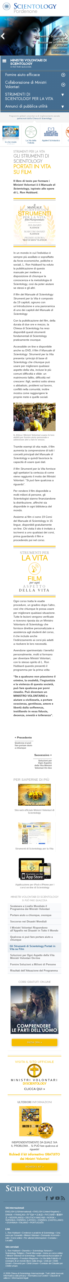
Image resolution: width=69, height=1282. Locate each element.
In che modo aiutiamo (10, 142)
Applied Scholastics (51, 140)
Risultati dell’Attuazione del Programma (34, 970)
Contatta (52, 1238)
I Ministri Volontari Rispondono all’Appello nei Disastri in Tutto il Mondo (34, 929)
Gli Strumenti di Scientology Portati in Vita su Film (32, 947)
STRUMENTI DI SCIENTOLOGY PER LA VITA (29, 97)
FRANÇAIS (19, 1215)
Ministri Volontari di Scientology (21, 1255)
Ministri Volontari (31, 1235)
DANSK (8, 1215)
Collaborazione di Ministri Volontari (26, 85)
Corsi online (16, 1238)
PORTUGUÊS (37, 1222)
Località (8, 1240)
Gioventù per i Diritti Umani (25, 1263)
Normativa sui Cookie (38, 1275)
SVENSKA (10, 1220)
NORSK (50, 1217)
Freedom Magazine (29, 1258)
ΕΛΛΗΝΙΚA (12, 1222)
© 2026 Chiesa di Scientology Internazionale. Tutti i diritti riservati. (33, 1273)
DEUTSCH (30, 1217)
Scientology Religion (14, 1253)
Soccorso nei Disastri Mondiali (28, 921)
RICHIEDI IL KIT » (34, 1166)
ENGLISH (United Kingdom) (46, 1211)
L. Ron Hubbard (12, 1233)
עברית (30, 1214)
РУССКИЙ (50, 1215)
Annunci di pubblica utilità (26, 106)
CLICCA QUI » (34, 1089)
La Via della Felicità (31, 141)
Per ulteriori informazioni (35, 1238)
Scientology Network (42, 1250)
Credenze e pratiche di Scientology (38, 1233)
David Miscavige (33, 1253)
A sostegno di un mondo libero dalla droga (33, 1259)
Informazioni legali (20, 1278)
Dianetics (26, 1250)
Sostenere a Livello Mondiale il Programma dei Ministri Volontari (30, 907)
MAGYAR (40, 1217)
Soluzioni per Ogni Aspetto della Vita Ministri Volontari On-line (32, 957)
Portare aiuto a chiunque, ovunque (30, 915)
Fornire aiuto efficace (22, 75)
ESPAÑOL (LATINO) (26, 1220)
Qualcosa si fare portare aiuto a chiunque (31, 938)
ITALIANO (23, 1222)
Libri (7, 1238)
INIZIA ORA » (34, 1042)
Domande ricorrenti (50, 1235)
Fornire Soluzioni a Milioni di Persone (33, 964)
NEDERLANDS (16, 1217)
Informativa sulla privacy (14, 1275)
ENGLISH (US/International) (18, 1211)
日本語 (39, 1215)
